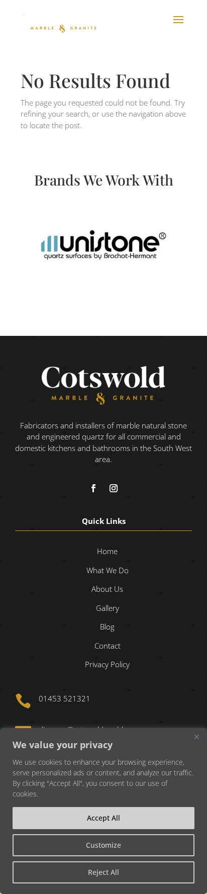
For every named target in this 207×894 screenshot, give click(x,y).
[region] (103, 811)
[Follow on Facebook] (93, 488)
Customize (103, 845)
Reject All (103, 872)
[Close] (196, 737)
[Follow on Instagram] (114, 488)
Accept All (103, 818)
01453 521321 (64, 698)
